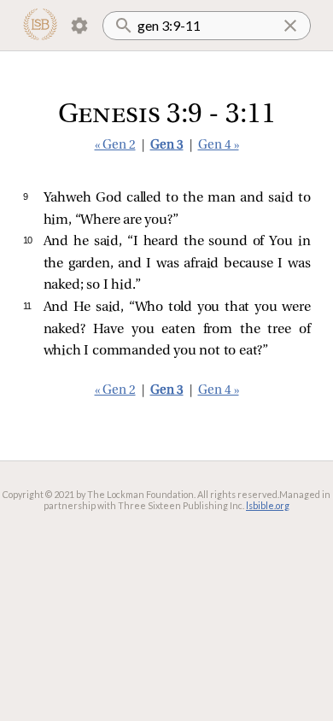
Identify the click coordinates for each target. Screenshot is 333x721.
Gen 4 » (218, 145)
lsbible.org (267, 505)
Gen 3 (167, 145)
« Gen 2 (115, 145)
